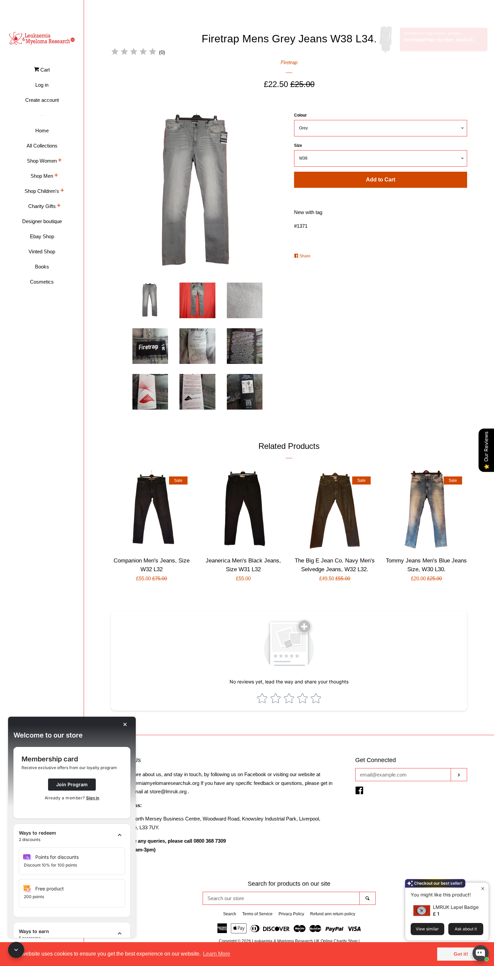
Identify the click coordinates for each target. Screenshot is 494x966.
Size (298, 145)
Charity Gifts (42, 206)
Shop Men (42, 176)
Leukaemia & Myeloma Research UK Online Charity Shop (305, 941)
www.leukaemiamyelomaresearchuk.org (155, 783)
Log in (41, 85)
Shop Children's (42, 191)
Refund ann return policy (332, 914)
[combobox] (281, 898)
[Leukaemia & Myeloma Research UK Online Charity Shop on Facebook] (359, 792)
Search (229, 914)
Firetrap (289, 62)
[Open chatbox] (480, 953)
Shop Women (42, 161)
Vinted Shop (42, 251)
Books (42, 266)
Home (42, 130)
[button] (72, 836)
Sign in (92, 797)
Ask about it (466, 928)
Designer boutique (42, 221)
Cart (44, 70)
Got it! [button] (461, 954)
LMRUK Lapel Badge (456, 907)
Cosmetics (42, 282)
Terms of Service (257, 914)
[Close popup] (483, 888)
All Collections (42, 146)
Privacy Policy (291, 914)
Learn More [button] (216, 954)
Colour (300, 115)
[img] (134, 52)
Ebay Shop (42, 236)
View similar (427, 928)
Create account (42, 100)
